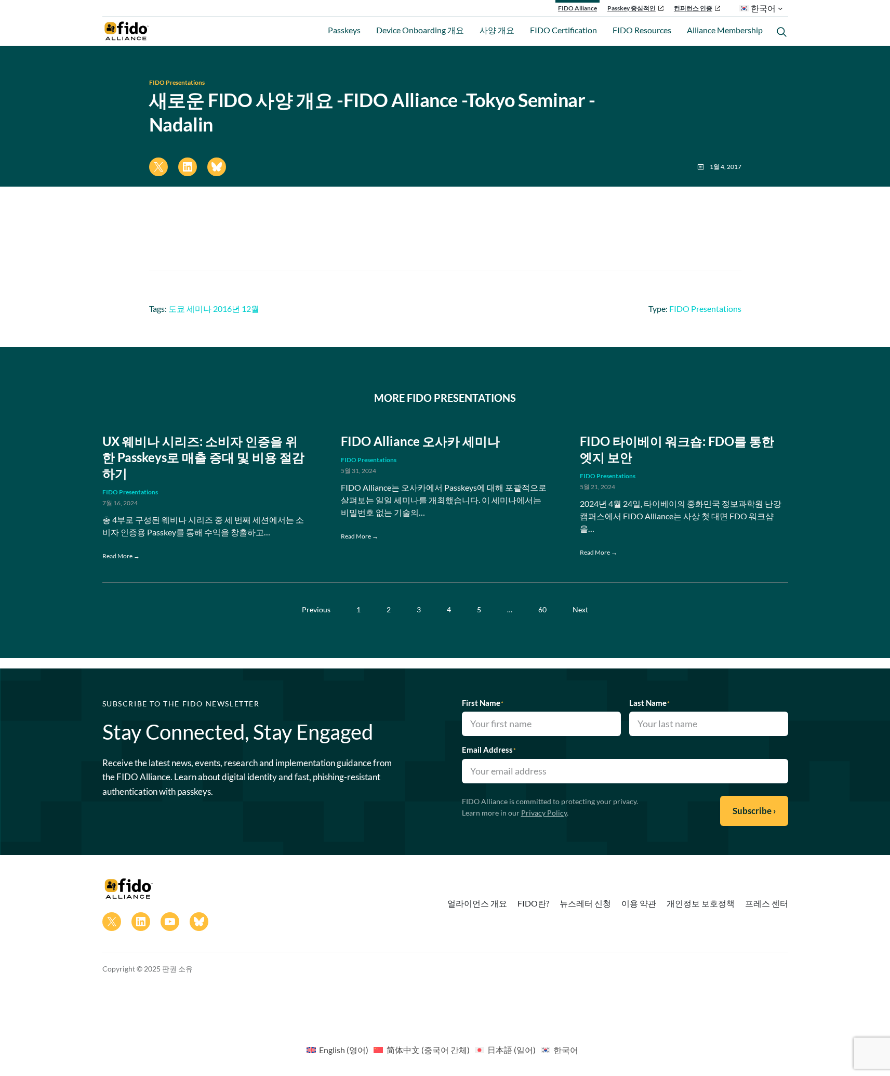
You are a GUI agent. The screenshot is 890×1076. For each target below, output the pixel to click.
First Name (482, 702)
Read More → (121, 556)
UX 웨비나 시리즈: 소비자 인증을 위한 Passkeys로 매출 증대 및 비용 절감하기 (203, 457)
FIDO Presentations (177, 82)
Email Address (489, 749)
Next (580, 609)
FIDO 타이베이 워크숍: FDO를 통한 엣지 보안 (677, 449)
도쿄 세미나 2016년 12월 (213, 308)
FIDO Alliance (577, 8)
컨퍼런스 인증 (693, 8)
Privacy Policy (544, 812)
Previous (316, 609)
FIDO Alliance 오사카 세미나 (420, 441)
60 (542, 609)
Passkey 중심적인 (631, 8)
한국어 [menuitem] (565, 1050)
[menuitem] (337, 1049)
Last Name (649, 702)
